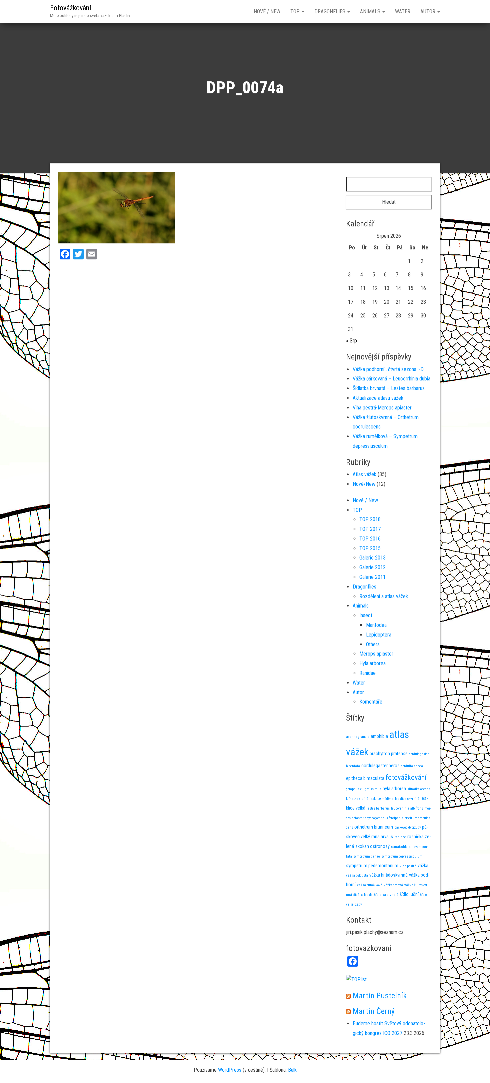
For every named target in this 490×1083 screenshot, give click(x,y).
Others (373, 644)
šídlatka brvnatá (386, 895)
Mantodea (376, 625)
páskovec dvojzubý (407, 827)
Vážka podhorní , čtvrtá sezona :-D (388, 369)
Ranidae (367, 673)
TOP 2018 (370, 519)
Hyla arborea (372, 663)
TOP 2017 (370, 529)
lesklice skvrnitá (407, 799)
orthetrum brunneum (373, 827)
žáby (358, 904)
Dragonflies (330, 11)
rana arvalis (382, 836)
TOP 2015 (370, 548)
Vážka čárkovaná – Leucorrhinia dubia (391, 378)
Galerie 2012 (372, 567)
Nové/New (364, 484)
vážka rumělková (369, 885)
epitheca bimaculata (365, 778)
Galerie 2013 (372, 558)
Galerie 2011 (372, 577)
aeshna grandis (357, 737)
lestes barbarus (378, 808)
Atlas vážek (364, 474)
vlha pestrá (408, 866)
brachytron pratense (389, 753)
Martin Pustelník (380, 995)
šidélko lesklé (363, 895)
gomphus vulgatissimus (363, 789)
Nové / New (267, 11)
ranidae (400, 837)
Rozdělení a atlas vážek (383, 596)
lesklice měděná (382, 799)
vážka (423, 865)
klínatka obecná (419, 789)
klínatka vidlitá (357, 799)
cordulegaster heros (380, 765)
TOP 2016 (370, 538)
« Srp (351, 340)
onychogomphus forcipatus (384, 818)
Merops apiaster (376, 654)
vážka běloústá (357, 875)
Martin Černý (374, 1011)
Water (402, 11)
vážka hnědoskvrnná (388, 875)
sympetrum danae (366, 856)
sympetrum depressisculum (401, 856)
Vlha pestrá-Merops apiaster (382, 407)
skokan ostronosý (372, 846)
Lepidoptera (378, 635)
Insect (365, 615)
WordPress (229, 1070)
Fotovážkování (70, 8)
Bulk (292, 1070)
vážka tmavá (393, 885)
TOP (295, 11)
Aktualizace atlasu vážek (378, 398)
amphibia (379, 736)
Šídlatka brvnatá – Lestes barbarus (389, 388)
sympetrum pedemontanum (372, 865)
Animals (371, 11)
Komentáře (370, 702)
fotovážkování (406, 777)
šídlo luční (409, 894)
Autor (428, 11)
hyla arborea (394, 788)
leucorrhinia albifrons (407, 808)
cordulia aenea (412, 766)
